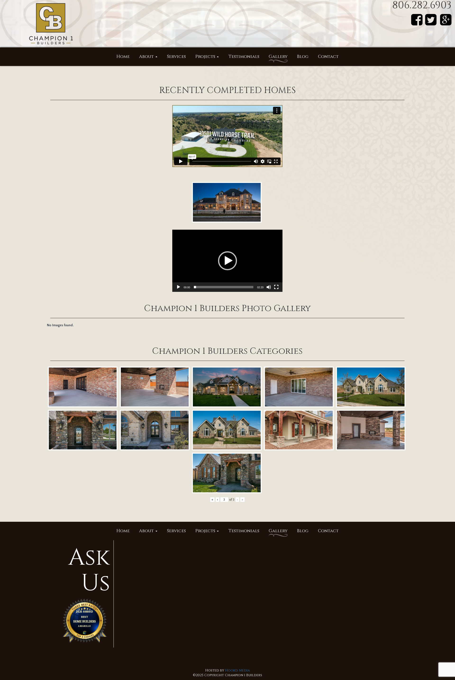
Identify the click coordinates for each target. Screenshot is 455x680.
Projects (205, 57)
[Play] (178, 287)
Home (123, 57)
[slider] (223, 287)
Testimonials (243, 57)
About (147, 57)
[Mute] (268, 287)
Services (176, 57)
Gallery (278, 57)
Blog (303, 57)
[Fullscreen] (276, 287)
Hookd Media (237, 670)
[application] (227, 261)
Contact (328, 57)
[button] (227, 260)
